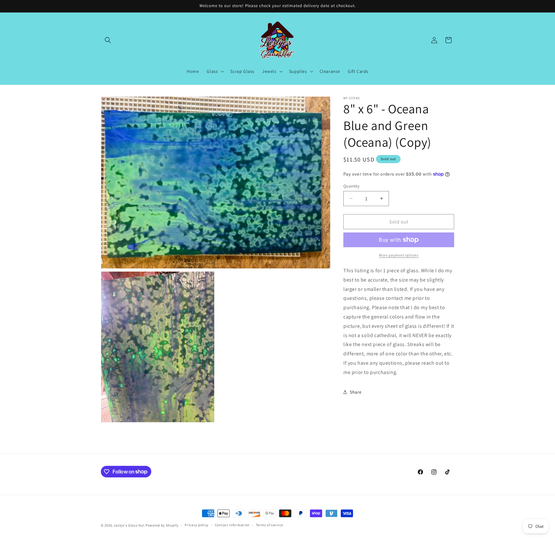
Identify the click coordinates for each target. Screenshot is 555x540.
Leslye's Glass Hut (129, 525)
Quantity (351, 185)
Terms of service (269, 525)
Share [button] (356, 392)
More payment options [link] (398, 255)
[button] (108, 40)
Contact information (232, 525)
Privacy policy (196, 525)
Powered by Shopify (162, 525)
